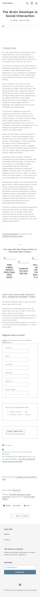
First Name (9, 364)
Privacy (7, 540)
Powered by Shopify (30, 590)
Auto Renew (8, 445)
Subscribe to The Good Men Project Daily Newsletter (17, 453)
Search (7, 534)
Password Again (10, 389)
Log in (4, 340)
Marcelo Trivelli (10, 48)
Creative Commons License (12, 236)
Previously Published (10, 234)
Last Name (8, 372)
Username (8, 347)
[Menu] (36, 3)
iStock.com (16, 490)
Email (7, 356)
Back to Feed (21, 516)
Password (8, 381)
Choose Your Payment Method (15, 434)
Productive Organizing (16, 590)
